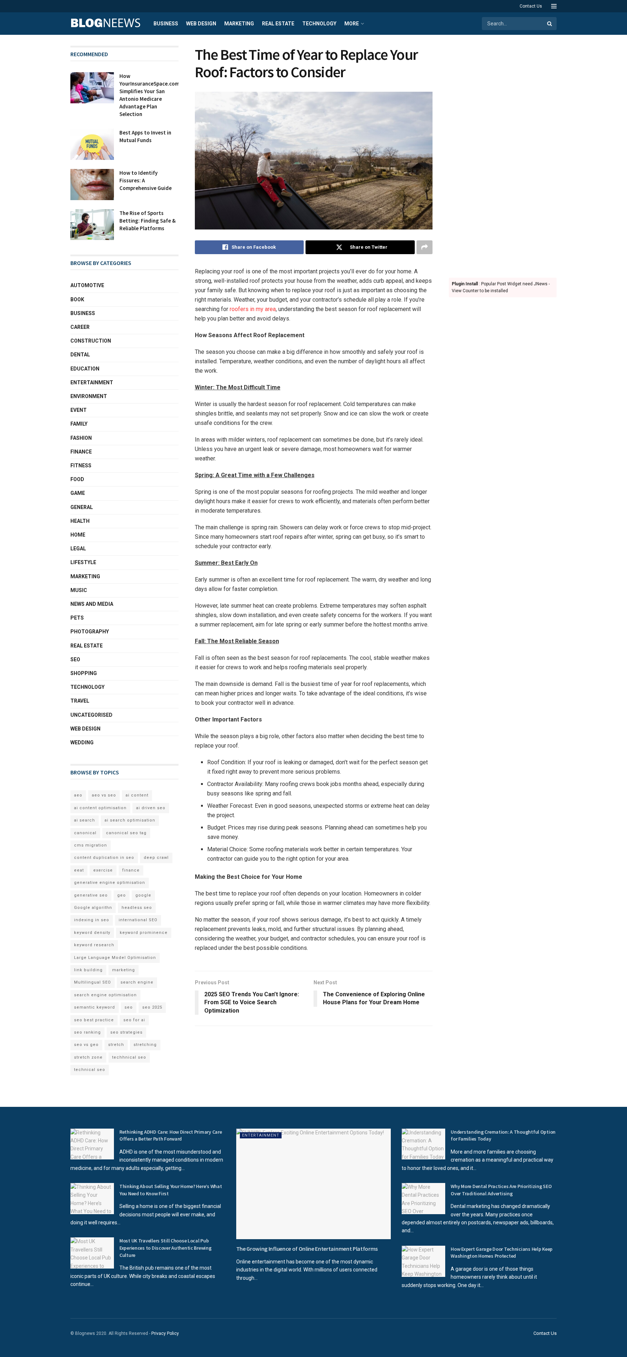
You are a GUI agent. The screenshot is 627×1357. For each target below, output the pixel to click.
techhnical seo (129, 1057)
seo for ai (134, 1020)
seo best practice (94, 1020)
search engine (136, 982)
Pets (77, 618)
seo (128, 1007)
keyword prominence (144, 932)
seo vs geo (86, 1044)
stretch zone (88, 1057)
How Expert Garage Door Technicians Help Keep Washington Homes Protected (502, 1252)
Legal (78, 548)
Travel (79, 701)
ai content (137, 795)
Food (77, 479)
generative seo (91, 895)
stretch (116, 1044)
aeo (78, 795)
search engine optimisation (105, 995)
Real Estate (278, 23)
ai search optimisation (129, 820)
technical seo (89, 1069)
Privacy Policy (165, 1333)
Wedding (82, 742)
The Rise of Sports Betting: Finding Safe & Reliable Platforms (147, 221)
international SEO (138, 920)
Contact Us (531, 6)
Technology (319, 23)
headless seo (137, 907)
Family (78, 424)
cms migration (90, 845)
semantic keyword (94, 1007)
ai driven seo (150, 808)
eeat (79, 870)
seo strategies (126, 1032)
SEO (75, 659)
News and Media (91, 604)
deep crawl (156, 857)
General (81, 507)
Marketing (239, 23)
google (143, 895)
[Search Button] (550, 23)
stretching (145, 1044)
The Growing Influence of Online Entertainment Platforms (307, 1248)
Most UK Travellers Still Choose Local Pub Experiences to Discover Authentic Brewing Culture (165, 1247)
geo (121, 895)
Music (78, 590)
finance (131, 870)
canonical (85, 833)
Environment (88, 396)
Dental (80, 354)
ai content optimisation (100, 808)
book (77, 299)
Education (84, 369)
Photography (89, 631)
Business (165, 23)
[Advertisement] (503, 154)
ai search (84, 820)
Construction (90, 341)
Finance (81, 452)
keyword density (92, 932)
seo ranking (87, 1032)
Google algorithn (93, 907)
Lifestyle (83, 562)
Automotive (87, 285)
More (351, 23)
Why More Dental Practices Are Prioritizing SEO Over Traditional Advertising (501, 1190)
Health (80, 521)
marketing (123, 970)
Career (80, 327)
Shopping (83, 673)
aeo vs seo (104, 795)
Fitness (80, 465)
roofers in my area (253, 309)
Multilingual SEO (92, 982)
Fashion (81, 438)
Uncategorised (91, 715)
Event (78, 410)
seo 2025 (152, 1007)
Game (77, 493)
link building (88, 970)
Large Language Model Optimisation (115, 957)
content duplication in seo (104, 857)
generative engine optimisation (109, 882)
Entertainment (91, 382)
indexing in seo (91, 920)
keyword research (94, 945)
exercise (103, 870)
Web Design (201, 23)
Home (77, 535)
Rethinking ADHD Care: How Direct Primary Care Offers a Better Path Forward (170, 1135)
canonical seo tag (126, 833)
